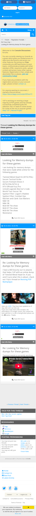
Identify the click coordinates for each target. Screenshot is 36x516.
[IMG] (22, 445)
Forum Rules (25, 451)
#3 (33, 326)
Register (27, 2)
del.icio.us (7, 429)
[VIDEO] (23, 447)
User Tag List (6, 115)
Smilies (23, 443)
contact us (22, 84)
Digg (6, 426)
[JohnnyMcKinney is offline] (18, 237)
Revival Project (16, 110)
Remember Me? (7, 16)
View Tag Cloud (7, 416)
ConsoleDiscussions (17, 499)
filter (3, 414)
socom (14, 414)
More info (18, 513)
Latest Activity (8, 478)
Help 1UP (6, 110)
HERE (10, 306)
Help (9, 2)
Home (5, 471)
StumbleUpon (8, 431)
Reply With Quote (19, 218)
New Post (6, 475)
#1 (33, 138)
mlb (6, 414)
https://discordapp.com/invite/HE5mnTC (17, 94)
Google (6, 434)
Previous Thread (13, 404)
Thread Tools (6, 133)
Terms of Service (16, 502)
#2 (33, 225)
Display (15, 133)
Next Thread (24, 404)
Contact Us (7, 473)
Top (24, 502)
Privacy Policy (29, 499)
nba (9, 414)
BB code (23, 441)
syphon (19, 414)
